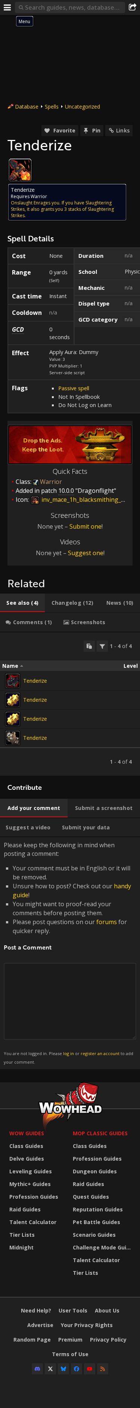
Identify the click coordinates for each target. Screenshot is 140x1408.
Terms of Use (70, 1354)
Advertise (40, 1325)
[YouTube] (89, 1368)
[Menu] (7, 7)
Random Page (32, 1339)
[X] (50, 1368)
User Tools (73, 1310)
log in (68, 1053)
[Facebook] (76, 1368)
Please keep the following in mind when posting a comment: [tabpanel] (68, 952)
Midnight (21, 1247)
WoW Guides (26, 1133)
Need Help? (36, 1310)
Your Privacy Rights (87, 1325)
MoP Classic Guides (100, 1133)
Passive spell (73, 388)
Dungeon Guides (95, 1171)
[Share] (132, 7)
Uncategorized (82, 106)
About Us (107, 1310)
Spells (52, 106)
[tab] (22, 603)
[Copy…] (89, 646)
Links (123, 130)
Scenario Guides (94, 1234)
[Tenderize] (13, 681)
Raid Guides (25, 1209)
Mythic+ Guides (30, 1184)
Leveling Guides (30, 1171)
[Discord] (37, 1368)
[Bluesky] (63, 1368)
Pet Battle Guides (96, 1222)
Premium (70, 1339)
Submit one (85, 526)
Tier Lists (22, 1234)
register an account (100, 1053)
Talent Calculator (32, 1222)
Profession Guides (33, 1196)
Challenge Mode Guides (103, 1247)
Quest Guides (91, 1196)
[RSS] (102, 1368)
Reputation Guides (98, 1209)
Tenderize (35, 680)
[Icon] (20, 170)
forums (106, 922)
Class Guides (26, 1145)
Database (26, 106)
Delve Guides (26, 1158)
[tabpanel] (70, 704)
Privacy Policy (108, 1339)
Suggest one (85, 553)
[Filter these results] (102, 646)
